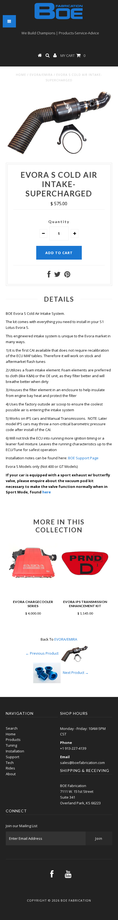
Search (12, 728)
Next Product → (76, 672)
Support (12, 756)
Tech (10, 762)
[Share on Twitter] (57, 275)
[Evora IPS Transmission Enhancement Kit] (85, 578)
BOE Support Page (83, 457)
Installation (15, 751)
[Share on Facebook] (48, 275)
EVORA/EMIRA (41, 75)
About (11, 773)
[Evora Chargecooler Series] (33, 578)
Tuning (11, 745)
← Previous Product (42, 653)
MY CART (72, 55)
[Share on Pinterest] (67, 275)
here (46, 492)
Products (13, 739)
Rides (10, 768)
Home (21, 75)
